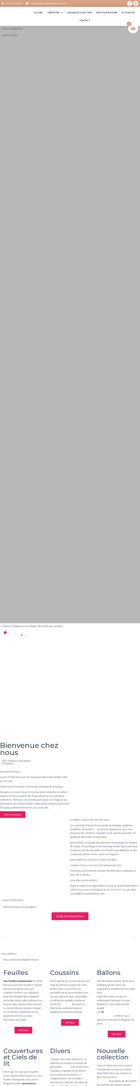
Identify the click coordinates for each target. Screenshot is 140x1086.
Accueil (38, 12)
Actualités (128, 12)
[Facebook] (135, 3)
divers (66, 1067)
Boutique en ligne (106, 12)
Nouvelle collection (79, 12)
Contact (85, 20)
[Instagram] (129, 3)
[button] (18, 635)
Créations (54, 12)
